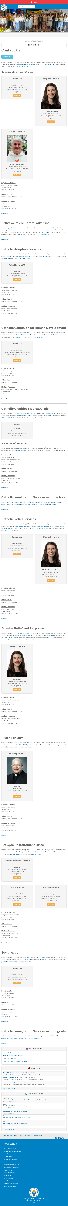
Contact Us (8, 1135)
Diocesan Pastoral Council (11, 1164)
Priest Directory (8, 1181)
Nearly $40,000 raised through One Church (15, 1073)
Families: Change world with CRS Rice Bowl (15, 1077)
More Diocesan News (8, 1088)
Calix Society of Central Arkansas (11, 228)
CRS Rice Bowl (41, 528)
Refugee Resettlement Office (28, 852)
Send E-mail (17, 95)
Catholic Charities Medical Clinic (25, 415)
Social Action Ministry (25, 959)
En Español (30, 418)
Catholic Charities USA (9, 1053)
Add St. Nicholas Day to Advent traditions (14, 1082)
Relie (26, 640)
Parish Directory (8, 1178)
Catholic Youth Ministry (10, 1159)
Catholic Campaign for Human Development (29, 335)
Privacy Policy (19, 1135)
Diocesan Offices (8, 1162)
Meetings (46, 230)
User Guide (38, 1135)
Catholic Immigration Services (10, 502)
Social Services (59, 35)
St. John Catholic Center (10, 67)
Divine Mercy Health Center (22, 450)
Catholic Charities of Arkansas (25, 65)
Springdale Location (51, 504)
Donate (34, 2)
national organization (42, 228)
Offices (9, 35)
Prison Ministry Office (25, 745)
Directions (29, 1135)
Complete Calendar (8, 1129)
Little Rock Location (33, 1038)
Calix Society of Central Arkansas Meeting (15, 1106)
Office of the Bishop (9, 1173)
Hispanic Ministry (8, 1170)
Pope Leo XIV (7, 1175)
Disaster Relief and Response (25, 635)
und (30, 640)
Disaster (21, 640)
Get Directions (31, 67)
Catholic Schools (8, 1156)
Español (41, 504)
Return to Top (4, 1021)
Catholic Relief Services (23, 526)
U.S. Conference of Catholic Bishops (13, 1055)
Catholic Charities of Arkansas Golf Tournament (16, 1117)
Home (5, 35)
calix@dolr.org (20, 234)
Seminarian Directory (10, 1186)
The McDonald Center (48, 65)
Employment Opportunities (11, 1167)
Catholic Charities (17, 35)
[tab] (34, 45)
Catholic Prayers (8, 1154)
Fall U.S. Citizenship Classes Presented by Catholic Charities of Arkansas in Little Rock (27, 1100)
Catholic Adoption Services (24, 256)
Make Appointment (21, 504)
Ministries (7, 57)
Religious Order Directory (11, 1183)
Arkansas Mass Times (10, 1148)
